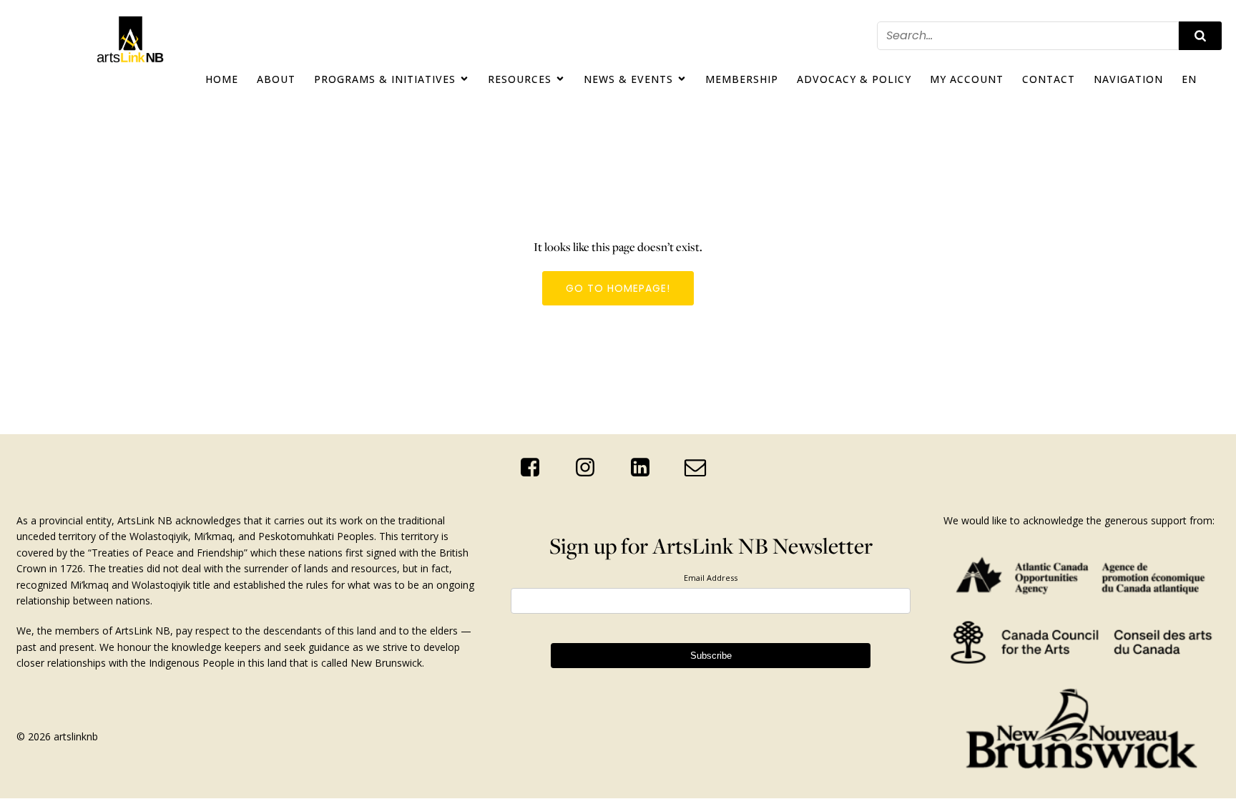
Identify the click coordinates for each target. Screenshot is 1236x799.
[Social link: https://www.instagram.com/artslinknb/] (590, 468)
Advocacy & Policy (854, 79)
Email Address (710, 577)
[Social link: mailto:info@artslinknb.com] (700, 468)
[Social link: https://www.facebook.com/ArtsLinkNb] (535, 468)
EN (1189, 79)
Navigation (1128, 79)
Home (221, 79)
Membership (741, 79)
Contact (1048, 79)
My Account (967, 79)
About (276, 79)
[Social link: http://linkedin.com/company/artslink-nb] (645, 468)
